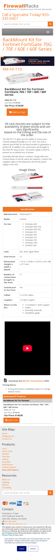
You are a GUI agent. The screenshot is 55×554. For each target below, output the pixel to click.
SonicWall (6, 462)
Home (4, 433)
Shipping (5, 482)
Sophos (5, 459)
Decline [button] (33, 548)
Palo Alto (6, 456)
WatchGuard (7, 464)
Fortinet (5, 454)
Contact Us (7, 439)
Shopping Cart (8, 436)
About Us (6, 479)
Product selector (9, 467)
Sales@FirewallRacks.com (15, 524)
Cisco (4, 448)
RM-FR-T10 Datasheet (33, 381)
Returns (5, 485)
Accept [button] (21, 548)
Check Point (7, 451)
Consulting (6, 487)
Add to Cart (18, 112)
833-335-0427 (10, 521)
